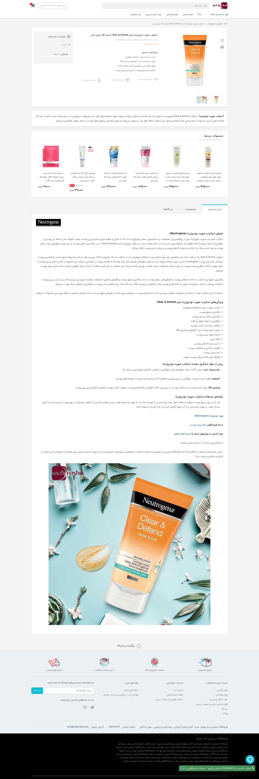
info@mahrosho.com (78, 727)
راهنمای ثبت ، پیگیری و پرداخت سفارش (120, 694)
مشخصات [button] (190, 209)
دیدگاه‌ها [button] (168, 209)
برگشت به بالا (126, 646)
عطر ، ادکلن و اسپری (219, 699)
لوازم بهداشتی (172, 14)
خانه (199, 14)
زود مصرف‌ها (136, 14)
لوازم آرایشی (188, 14)
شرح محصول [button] (215, 209)
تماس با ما (178, 690)
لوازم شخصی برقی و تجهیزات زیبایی (212, 704)
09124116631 (114, 727)
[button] (34, 5)
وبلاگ (225, 713)
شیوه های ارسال (131, 690)
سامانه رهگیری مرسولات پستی (169, 699)
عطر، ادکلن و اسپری (154, 14)
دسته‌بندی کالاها (218, 14)
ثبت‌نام (37, 690)
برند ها (225, 709)
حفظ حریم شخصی (175, 694)
